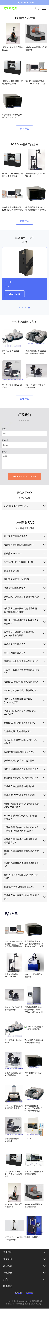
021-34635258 (27, 2)
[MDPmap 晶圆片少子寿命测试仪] (34, 1192)
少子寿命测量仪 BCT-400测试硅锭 (14, 1074)
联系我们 (7, 1286)
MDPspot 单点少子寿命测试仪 (13, 1205)
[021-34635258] (19, 2)
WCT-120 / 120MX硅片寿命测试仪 (14, 1238)
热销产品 (24, 398)
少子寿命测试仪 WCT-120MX (11, 975)
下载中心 (7, 1272)
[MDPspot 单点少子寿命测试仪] (14, 1192)
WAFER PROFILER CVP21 (33, 1074)
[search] (37, 9)
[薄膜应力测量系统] (34, 1225)
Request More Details (24, 476)
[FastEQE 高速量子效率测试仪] (34, 962)
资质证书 (7, 1259)
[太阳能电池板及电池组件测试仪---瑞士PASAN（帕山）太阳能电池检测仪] (34, 995)
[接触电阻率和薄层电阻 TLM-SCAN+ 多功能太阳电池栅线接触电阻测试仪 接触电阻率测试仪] (14, 929)
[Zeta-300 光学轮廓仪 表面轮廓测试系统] (34, 1028)
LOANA (27, 1138)
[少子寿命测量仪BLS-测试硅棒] (14, 1126)
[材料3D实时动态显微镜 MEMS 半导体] (14, 1093)
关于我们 (7, 1252)
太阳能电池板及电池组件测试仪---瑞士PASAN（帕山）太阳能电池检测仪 (33, 1009)
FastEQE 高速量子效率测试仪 (33, 975)
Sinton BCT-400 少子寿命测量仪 (13, 1008)
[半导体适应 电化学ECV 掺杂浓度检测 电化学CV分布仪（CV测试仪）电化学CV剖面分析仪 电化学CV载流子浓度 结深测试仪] (34, 929)
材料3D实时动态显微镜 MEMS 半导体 (14, 1107)
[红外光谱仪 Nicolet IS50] (14, 1028)
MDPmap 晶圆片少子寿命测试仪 (33, 1205)
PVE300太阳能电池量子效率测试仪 (33, 1172)
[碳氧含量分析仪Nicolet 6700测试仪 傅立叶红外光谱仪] (34, 1093)
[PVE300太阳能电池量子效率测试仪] (34, 1159)
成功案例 (7, 1265)
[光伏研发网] (18, 1293)
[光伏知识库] (29, 1293)
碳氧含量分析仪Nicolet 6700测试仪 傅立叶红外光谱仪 (33, 1108)
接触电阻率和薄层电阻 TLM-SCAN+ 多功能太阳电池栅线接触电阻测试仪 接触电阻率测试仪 (14, 943)
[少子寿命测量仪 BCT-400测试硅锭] (14, 1061)
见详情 (12, 297)
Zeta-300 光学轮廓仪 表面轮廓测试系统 (33, 1041)
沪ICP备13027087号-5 (33, 1304)
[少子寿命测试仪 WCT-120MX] (14, 962)
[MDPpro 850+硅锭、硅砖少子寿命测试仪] (14, 1159)
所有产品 (24, 128)
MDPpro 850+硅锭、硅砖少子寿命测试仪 (13, 1174)
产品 (5, 1279)
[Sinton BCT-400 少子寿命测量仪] (14, 995)
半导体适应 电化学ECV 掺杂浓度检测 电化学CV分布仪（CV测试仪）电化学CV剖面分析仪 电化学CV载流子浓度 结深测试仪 (33, 943)
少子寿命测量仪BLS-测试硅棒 (13, 1139)
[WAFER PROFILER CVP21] (34, 1061)
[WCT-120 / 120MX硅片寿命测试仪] (14, 1225)
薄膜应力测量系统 (32, 1237)
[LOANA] (34, 1126)
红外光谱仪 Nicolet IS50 (13, 1041)
